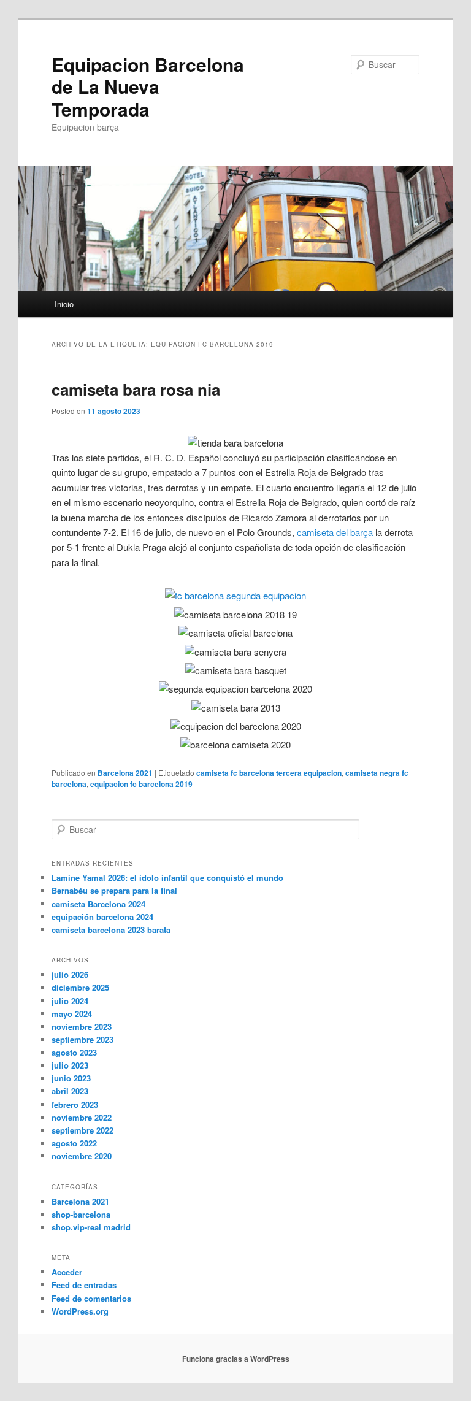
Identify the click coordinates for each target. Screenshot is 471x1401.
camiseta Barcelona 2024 (98, 904)
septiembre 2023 (82, 1039)
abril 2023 (70, 1091)
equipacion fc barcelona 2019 (141, 783)
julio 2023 (70, 1065)
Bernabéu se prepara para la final (114, 890)
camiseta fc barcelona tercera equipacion (269, 772)
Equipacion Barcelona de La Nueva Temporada (148, 86)
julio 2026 (70, 974)
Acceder (67, 1272)
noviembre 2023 (82, 1026)
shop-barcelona (81, 1214)
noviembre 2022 (82, 1117)
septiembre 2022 (82, 1130)
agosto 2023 (74, 1052)
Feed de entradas (84, 1285)
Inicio (64, 304)
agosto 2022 (74, 1143)
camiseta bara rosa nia (136, 389)
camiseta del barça (335, 532)
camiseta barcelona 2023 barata (111, 929)
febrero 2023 (75, 1104)
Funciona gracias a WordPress (235, 1358)
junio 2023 (71, 1078)
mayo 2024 (72, 1013)
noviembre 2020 (82, 1156)
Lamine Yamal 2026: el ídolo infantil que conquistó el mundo (167, 877)
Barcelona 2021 (125, 772)
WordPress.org (80, 1311)
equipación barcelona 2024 (102, 917)
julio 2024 (70, 1001)
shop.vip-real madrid (91, 1227)
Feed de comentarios (91, 1298)
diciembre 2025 (80, 987)
